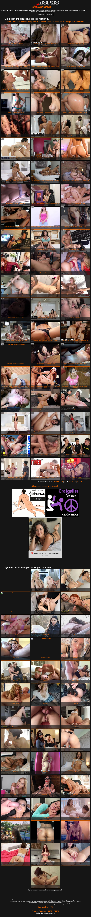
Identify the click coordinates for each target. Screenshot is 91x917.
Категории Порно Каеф (73, 22)
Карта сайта (43, 907)
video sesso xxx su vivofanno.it (44, 486)
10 (81, 482)
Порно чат (49, 14)
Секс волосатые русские (51, 22)
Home (56, 482)
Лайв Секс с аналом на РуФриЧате (22, 22)
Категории (41, 14)
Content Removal (39, 911)
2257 (50, 911)
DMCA (56, 911)
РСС (51, 907)
